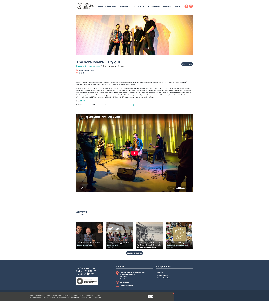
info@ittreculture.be (126, 285)
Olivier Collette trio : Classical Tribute (88, 243)
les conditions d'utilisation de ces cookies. (84, 298)
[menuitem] (100, 6)
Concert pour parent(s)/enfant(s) (118, 243)
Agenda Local (94, 66)
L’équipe (160, 272)
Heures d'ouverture (163, 278)
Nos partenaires (162, 275)
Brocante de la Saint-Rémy (175, 243)
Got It (151, 297)
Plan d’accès (124, 279)
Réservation (187, 64)
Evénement (81, 66)
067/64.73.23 (124, 282)
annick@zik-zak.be (134, 105)
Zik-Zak (82, 101)
